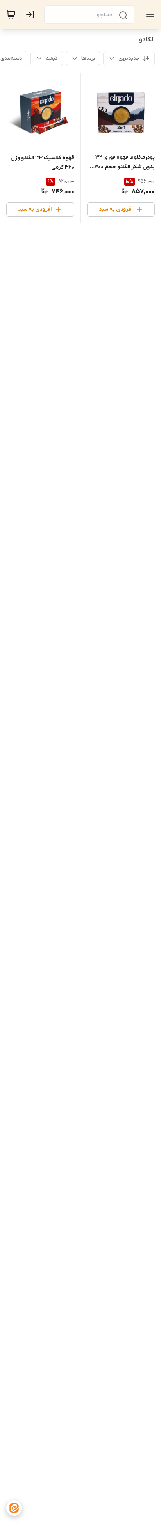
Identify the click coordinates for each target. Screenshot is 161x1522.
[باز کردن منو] (148, 14)
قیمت (52, 58)
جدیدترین (129, 58)
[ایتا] (14, 1508)
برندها (88, 58)
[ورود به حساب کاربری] (31, 14)
